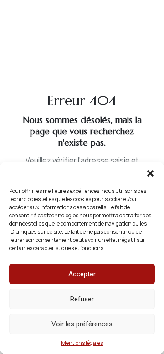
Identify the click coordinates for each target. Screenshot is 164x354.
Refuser (82, 299)
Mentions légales (82, 343)
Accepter (82, 274)
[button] (150, 173)
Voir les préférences (82, 324)
